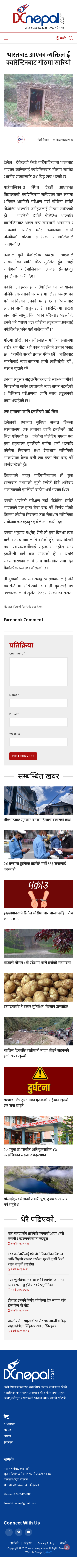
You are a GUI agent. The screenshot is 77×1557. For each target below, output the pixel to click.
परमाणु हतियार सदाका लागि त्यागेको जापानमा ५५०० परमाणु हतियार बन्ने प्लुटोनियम (36, 1282)
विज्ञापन (28, 1543)
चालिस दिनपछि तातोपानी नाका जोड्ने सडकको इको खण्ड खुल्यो (36, 1053)
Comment (17, 653)
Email (14, 714)
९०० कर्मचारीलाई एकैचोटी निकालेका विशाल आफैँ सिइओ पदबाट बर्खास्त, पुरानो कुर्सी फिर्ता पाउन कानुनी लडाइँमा (36, 1259)
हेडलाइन (8, 1442)
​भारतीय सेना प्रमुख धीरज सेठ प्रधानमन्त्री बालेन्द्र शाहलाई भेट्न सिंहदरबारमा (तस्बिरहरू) (37, 1323)
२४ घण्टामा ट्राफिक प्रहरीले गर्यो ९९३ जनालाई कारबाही (35, 867)
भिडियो (7, 1436)
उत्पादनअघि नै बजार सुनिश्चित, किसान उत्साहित (36, 1006)
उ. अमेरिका (9, 1424)
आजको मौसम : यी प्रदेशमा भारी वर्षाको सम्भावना (37, 963)
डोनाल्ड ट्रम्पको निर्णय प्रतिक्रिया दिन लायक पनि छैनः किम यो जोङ (37, 1303)
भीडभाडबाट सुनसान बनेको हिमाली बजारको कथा (37, 820)
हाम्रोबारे (14, 1543)
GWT (49, 1552)
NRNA (7, 1430)
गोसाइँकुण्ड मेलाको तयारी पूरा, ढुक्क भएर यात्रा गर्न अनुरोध (36, 1202)
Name (14, 695)
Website (14, 733)
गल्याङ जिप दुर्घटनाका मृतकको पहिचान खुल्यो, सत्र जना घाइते (36, 1103)
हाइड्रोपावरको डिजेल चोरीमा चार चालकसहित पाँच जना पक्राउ (38, 916)
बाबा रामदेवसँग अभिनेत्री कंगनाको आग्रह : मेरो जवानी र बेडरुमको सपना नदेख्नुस (36, 1236)
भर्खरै (62, 38)
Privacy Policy (46, 1543)
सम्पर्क (63, 1543)
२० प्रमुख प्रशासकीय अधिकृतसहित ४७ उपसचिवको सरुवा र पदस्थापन (30, 1152)
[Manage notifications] (67, 1547)
